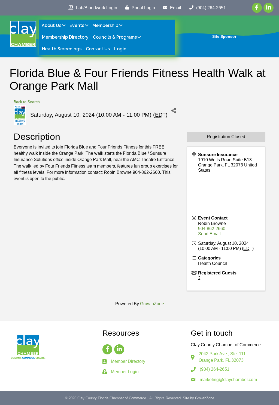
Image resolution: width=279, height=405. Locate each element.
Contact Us (98, 48)
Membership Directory (65, 37)
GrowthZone (152, 303)
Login (120, 48)
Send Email (209, 233)
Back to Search (27, 102)
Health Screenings (61, 48)
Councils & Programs (115, 37)
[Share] (174, 111)
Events (76, 25)
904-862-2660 (211, 228)
